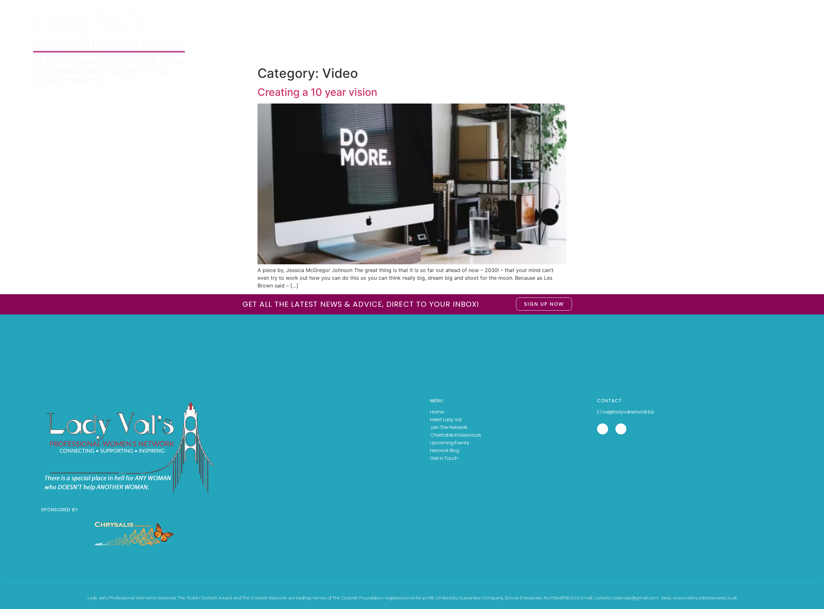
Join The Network (448, 427)
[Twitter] (620, 428)
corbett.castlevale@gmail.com (626, 598)
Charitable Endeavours (455, 435)
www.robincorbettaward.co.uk (705, 598)
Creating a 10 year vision (317, 92)
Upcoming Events (449, 442)
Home (437, 411)
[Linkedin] (602, 428)
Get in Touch (444, 458)
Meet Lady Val (445, 419)
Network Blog (444, 450)
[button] (544, 304)
